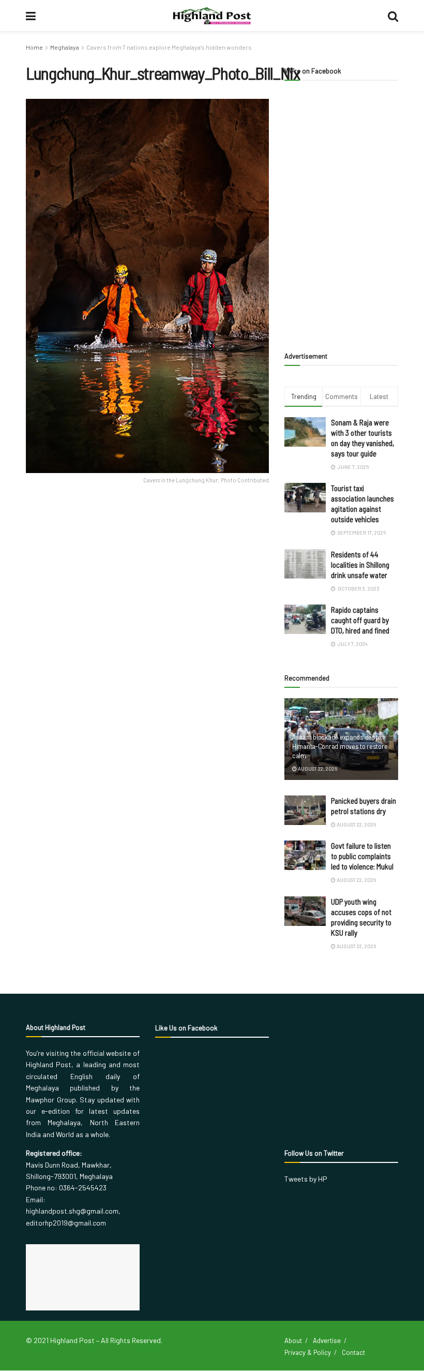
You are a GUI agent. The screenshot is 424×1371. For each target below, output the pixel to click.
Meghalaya (64, 47)
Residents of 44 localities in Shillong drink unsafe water (360, 565)
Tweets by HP (305, 1178)
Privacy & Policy (307, 1352)
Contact (353, 1352)
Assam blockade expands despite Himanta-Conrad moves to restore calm (339, 746)
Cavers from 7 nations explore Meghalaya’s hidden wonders (169, 47)
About (293, 1340)
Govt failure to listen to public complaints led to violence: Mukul (362, 856)
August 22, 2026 (317, 768)
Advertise (327, 1340)
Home (34, 47)
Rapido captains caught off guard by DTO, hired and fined (360, 620)
